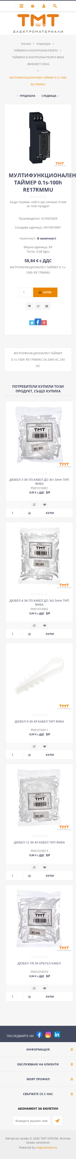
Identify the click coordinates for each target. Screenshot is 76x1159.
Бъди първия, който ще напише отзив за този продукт (38, 204)
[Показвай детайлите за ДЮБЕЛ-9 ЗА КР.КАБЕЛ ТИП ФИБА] (39, 676)
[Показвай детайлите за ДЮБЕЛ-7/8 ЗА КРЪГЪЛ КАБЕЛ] (39, 918)
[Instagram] (48, 1034)
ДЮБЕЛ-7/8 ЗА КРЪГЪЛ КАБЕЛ (39, 963)
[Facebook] (39, 1034)
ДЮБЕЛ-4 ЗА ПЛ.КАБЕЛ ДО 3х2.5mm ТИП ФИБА (39, 602)
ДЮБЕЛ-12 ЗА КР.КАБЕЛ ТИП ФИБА (39, 842)
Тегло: (31, 251)
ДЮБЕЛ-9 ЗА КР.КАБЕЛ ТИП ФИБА (39, 721)
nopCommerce (46, 1147)
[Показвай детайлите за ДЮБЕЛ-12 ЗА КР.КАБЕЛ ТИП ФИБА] (39, 797)
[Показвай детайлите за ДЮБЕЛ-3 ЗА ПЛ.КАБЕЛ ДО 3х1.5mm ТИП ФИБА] (39, 435)
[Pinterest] (65, 1034)
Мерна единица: (36, 247)
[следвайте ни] (57, 1034)
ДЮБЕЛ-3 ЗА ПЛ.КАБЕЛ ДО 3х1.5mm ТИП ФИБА (39, 482)
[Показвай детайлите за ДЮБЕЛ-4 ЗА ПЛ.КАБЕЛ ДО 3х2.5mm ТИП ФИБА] (39, 556)
